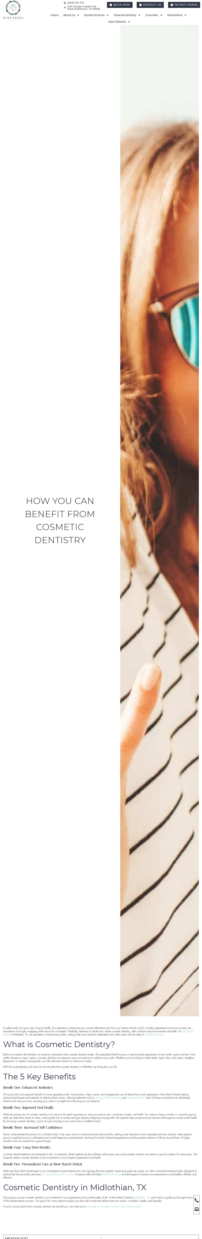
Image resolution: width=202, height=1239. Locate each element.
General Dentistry (125, 15)
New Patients (117, 21)
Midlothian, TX (141, 1197)
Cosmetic (152, 15)
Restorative (174, 15)
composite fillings (136, 1098)
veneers (99, 1098)
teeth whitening (113, 1098)
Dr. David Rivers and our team (58, 1174)
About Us (69, 15)
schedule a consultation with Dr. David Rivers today (113, 1206)
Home (55, 15)
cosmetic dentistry (154, 1034)
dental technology (111, 1174)
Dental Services (94, 15)
